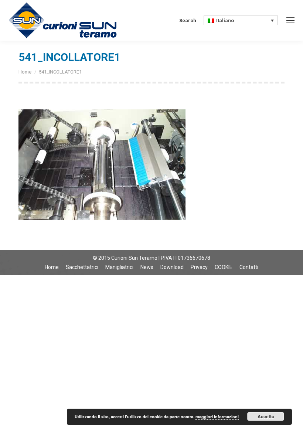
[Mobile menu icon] (290, 20)
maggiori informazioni (217, 416)
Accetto (266, 416)
